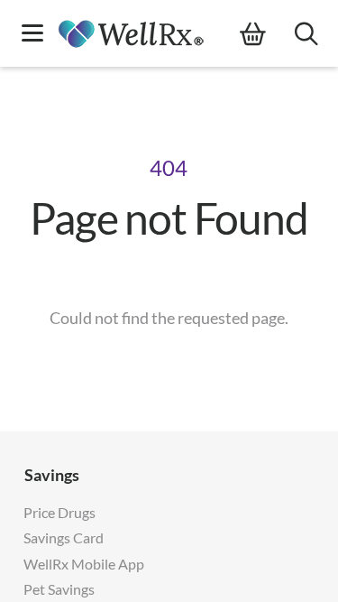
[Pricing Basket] (267, 34)
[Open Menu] (32, 35)
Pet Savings (59, 588)
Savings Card (63, 537)
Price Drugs (59, 512)
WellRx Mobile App (83, 563)
